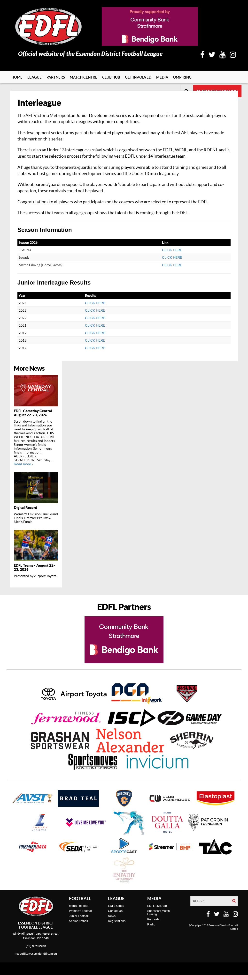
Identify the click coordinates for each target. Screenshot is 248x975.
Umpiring (182, 77)
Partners (55, 77)
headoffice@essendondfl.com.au (36, 953)
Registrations (116, 921)
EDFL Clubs (116, 906)
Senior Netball (78, 921)
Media (162, 77)
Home (17, 77)
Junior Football (79, 916)
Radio (151, 924)
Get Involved (138, 77)
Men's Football (78, 906)
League (34, 77)
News (112, 916)
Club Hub (111, 77)
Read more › (23, 464)
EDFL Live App (157, 906)
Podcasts (153, 919)
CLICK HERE (172, 250)
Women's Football (81, 911)
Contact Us (115, 911)
